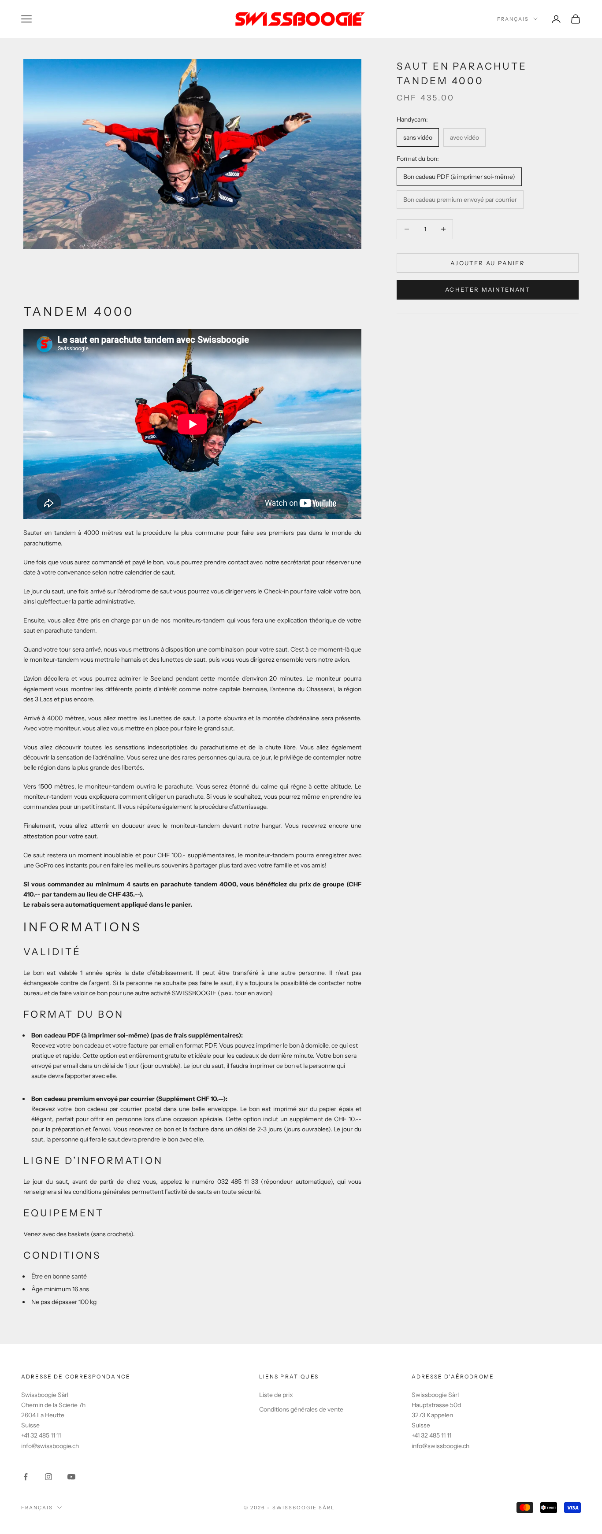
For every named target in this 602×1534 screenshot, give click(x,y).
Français (513, 19)
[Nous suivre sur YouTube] (71, 1476)
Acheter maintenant (487, 289)
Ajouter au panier (487, 262)
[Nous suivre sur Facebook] (25, 1476)
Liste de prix (276, 1395)
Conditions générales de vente (301, 1409)
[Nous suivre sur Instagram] (48, 1476)
